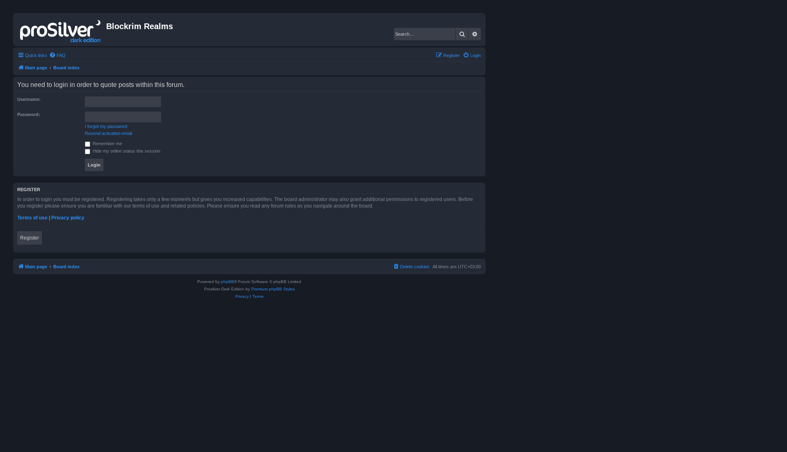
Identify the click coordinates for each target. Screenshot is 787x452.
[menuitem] (57, 55)
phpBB (227, 281)
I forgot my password (106, 126)
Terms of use (32, 218)
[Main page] (61, 29)
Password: (28, 114)
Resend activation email (108, 133)
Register (29, 238)
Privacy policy (67, 218)
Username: (29, 99)
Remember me (106, 143)
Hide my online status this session (125, 150)
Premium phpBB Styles (273, 289)
